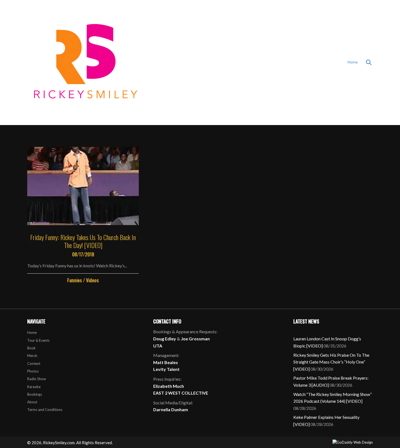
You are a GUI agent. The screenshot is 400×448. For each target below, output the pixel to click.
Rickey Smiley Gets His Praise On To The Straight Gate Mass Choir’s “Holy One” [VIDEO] (331, 361)
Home (352, 62)
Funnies (74, 280)
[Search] (365, 62)
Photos (33, 371)
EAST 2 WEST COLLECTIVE (180, 392)
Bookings (34, 394)
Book (31, 348)
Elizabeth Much (168, 386)
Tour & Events (38, 340)
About (32, 402)
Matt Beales (165, 362)
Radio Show (36, 379)
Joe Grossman (195, 338)
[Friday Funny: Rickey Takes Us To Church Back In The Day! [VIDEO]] (83, 215)
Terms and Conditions (44, 409)
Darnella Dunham (170, 409)
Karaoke (34, 387)
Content (33, 363)
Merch (32, 355)
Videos (92, 280)
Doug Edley (164, 338)
